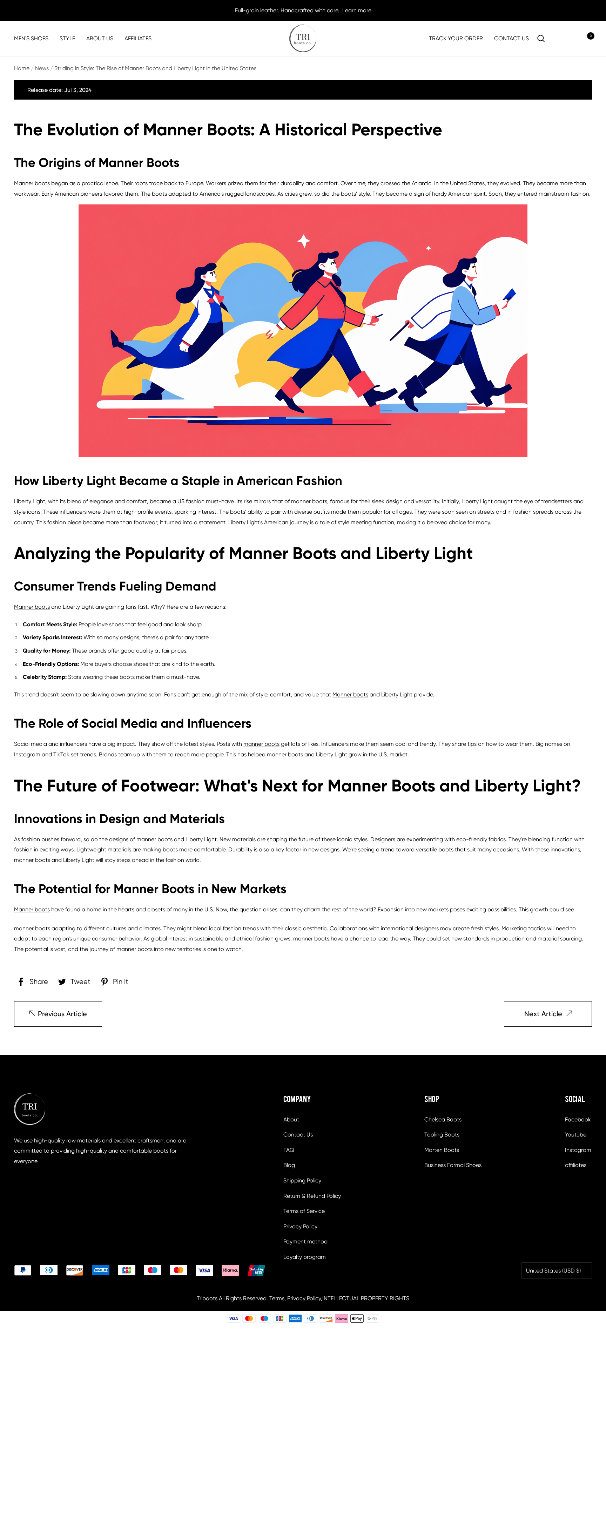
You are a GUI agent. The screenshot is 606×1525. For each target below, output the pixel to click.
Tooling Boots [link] (441, 1134)
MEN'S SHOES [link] (31, 38)
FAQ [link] (288, 1150)
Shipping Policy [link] (302, 1180)
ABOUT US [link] (99, 38)
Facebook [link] (578, 1119)
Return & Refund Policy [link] (312, 1196)
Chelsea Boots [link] (443, 1119)
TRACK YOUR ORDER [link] (456, 38)
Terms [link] (276, 1298)
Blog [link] (289, 1165)
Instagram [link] (578, 1150)
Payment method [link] (305, 1241)
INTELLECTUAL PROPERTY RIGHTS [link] (365, 1298)
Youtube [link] (575, 1134)
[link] (303, 39)
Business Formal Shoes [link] (453, 1165)
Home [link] (21, 68)
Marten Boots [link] (441, 1150)
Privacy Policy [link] (300, 1226)
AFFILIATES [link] (138, 38)
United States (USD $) (553, 1270)
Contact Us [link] (298, 1134)
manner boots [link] (309, 501)
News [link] (42, 68)
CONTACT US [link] (511, 38)
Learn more (356, 10)
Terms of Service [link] (304, 1211)
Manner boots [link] (32, 183)
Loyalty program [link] (304, 1257)
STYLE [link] (67, 38)
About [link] (291, 1119)
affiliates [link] (575, 1165)
